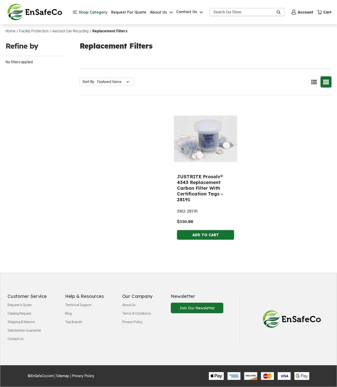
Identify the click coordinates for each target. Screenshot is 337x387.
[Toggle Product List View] (314, 82)
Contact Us (16, 339)
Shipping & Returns (21, 322)
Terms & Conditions (136, 313)
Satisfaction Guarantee (24, 330)
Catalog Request (19, 313)
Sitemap (62, 376)
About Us (128, 305)
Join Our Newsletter (197, 308)
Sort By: (89, 82)
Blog (68, 313)
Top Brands (73, 322)
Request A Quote (19, 305)
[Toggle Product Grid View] (325, 82)
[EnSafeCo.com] (36, 12)
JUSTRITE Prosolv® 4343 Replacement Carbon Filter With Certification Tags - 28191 (200, 188)
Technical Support (78, 305)
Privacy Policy (132, 322)
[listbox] (115, 82)
